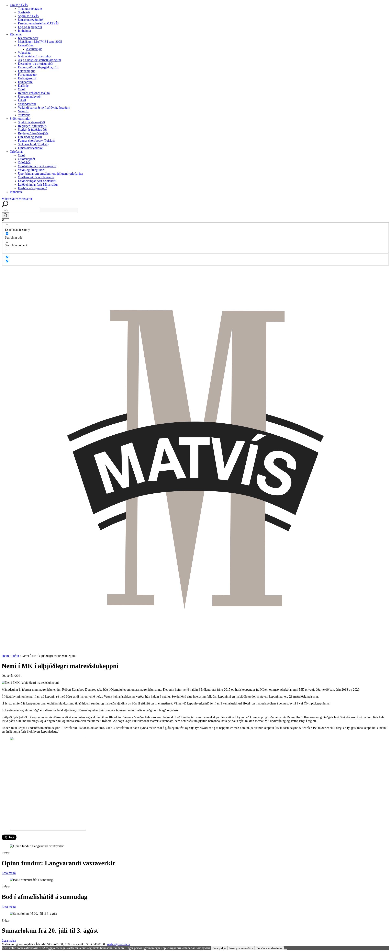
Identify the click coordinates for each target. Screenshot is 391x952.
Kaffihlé (23, 85)
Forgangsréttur (27, 74)
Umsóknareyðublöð (30, 19)
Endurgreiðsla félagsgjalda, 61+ (38, 67)
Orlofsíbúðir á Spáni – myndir (37, 166)
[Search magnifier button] (5, 215)
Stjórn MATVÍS (28, 16)
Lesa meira (9, 873)
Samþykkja (219, 948)
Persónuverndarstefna (269, 948)
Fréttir (15, 655)
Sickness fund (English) (33, 144)
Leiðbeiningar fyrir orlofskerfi (37, 181)
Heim (5, 655)
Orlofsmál (16, 151)
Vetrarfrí (23, 111)
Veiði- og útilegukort (31, 170)
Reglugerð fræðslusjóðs (33, 133)
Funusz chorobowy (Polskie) (36, 140)
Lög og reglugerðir (30, 27)
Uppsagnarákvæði (29, 96)
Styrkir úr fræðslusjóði (32, 129)
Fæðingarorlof (27, 78)
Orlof (21, 89)
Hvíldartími (25, 82)
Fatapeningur (26, 71)
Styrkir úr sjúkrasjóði (31, 122)
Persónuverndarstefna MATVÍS (38, 23)
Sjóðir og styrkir (20, 118)
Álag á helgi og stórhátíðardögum (39, 60)
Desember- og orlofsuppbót (35, 63)
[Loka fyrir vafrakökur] (285, 949)
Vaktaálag (24, 52)
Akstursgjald (34, 49)
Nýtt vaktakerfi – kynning (34, 56)
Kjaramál (16, 34)
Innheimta (24, 30)
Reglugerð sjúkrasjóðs (32, 126)
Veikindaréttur (27, 104)
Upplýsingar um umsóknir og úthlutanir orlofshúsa (50, 173)
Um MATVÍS (19, 5)
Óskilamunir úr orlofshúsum (36, 177)
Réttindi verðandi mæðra (34, 93)
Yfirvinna (24, 115)
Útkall (22, 100)
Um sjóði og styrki (30, 137)
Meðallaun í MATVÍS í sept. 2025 (40, 41)
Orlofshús (24, 162)
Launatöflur (25, 45)
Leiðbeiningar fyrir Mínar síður (38, 184)
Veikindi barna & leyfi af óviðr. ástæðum (44, 107)
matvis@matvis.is (118, 944)
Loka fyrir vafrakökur (241, 948)
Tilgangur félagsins (30, 8)
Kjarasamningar (28, 38)
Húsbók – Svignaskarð (32, 188)
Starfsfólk (24, 12)
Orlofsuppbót (26, 159)
